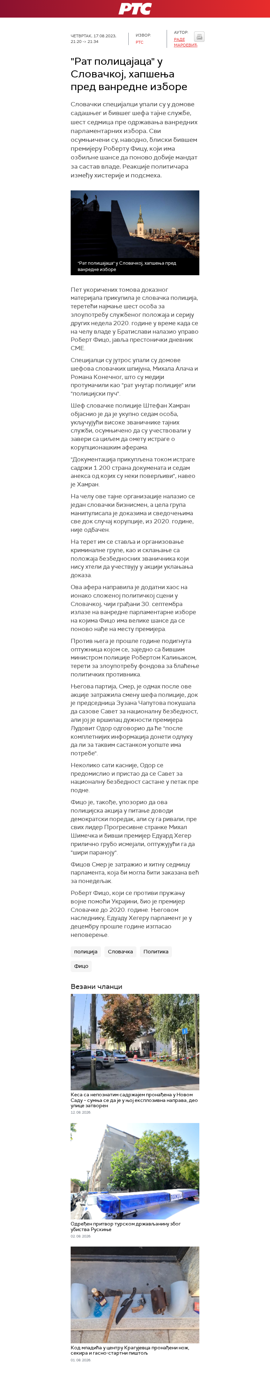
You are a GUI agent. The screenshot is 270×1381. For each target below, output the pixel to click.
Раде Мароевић (186, 42)
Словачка (120, 951)
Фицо (81, 966)
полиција (85, 951)
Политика (155, 951)
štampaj (199, 36)
